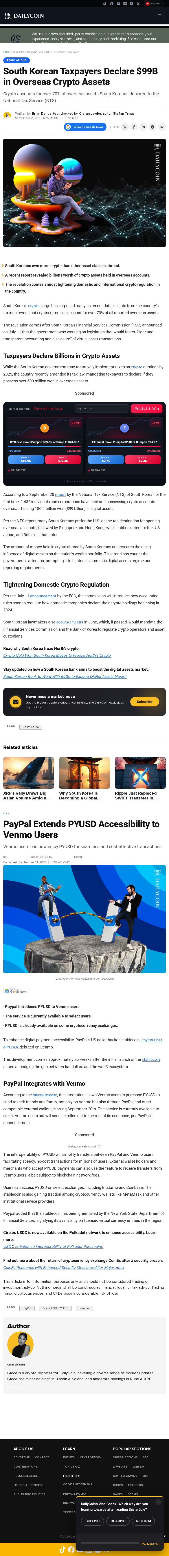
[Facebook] (112, 3)
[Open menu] (159, 16)
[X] (138, 3)
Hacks (118, 1494)
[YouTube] (118, 3)
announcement (43, 596)
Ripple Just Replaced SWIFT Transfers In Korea (136, 797)
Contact (42, 1457)
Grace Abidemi (17, 857)
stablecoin (151, 1059)
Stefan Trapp (123, 113)
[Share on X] (125, 127)
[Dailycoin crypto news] (24, 16)
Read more (15, 1387)
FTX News (135, 1485)
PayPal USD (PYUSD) (55, 1308)
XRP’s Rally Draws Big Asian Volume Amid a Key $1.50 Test (24, 797)
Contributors (25, 1466)
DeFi (146, 1476)
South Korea (31, 727)
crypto (34, 305)
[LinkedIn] (125, 3)
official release (45, 1094)
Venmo (84, 1308)
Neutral (144, 1521)
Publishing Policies (29, 1494)
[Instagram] (131, 3)
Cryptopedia (90, 1457)
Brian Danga (41, 113)
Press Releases (25, 1476)
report (60, 494)
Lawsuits (120, 1466)
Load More (84, 1412)
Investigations (125, 1457)
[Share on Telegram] (152, 127)
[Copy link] (162, 127)
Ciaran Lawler (90, 113)
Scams (133, 1494)
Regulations (16, 60)
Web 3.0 (138, 1466)
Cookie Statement (77, 1484)
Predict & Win (146, 408)
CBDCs (118, 1485)
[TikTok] (105, 3)
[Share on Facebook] (134, 127)
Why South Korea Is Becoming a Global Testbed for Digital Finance (78, 800)
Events (69, 1457)
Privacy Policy (75, 1494)
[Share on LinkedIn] (143, 127)
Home (6, 52)
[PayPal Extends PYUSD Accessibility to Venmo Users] (21, 1357)
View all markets (48, 408)
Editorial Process (28, 1485)
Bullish (92, 1521)
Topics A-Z (71, 1466)
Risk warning (73, 1503)
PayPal (27, 1308)
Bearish (118, 1521)
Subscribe (144, 702)
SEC (145, 1457)
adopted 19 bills (69, 622)
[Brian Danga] (7, 115)
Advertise (21, 1457)
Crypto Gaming (125, 1476)
